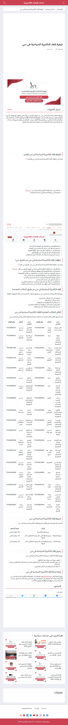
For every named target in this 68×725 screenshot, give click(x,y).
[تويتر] (22, 596)
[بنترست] (24, 715)
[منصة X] (43, 715)
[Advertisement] (34, 27)
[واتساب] (34, 596)
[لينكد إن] (27, 715)
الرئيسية (60, 9)
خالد (56, 49)
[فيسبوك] (57, 596)
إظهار (9, 109)
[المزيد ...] (11, 596)
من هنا (28, 190)
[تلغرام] (30, 715)
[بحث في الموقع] (4, 3)
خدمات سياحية (50, 9)
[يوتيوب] (34, 715)
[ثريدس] (37, 715)
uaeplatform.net (46, 576)
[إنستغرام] (40, 715)
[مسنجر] (45, 596)
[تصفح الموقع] (63, 3)
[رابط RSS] (20, 715)
